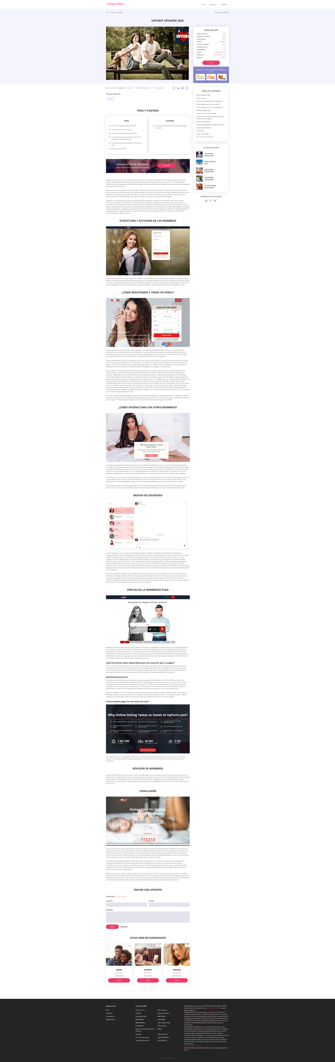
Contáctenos (110, 1016)
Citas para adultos (164, 1013)
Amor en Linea (140, 1010)
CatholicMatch (162, 1040)
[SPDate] (199, 163)
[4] (123, 896)
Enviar (112, 927)
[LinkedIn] (178, 88)
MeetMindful (139, 1019)
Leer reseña (119, 976)
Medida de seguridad (203, 110)
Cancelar (123, 927)
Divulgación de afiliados (192, 1046)
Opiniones (212, 4)
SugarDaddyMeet (163, 1037)
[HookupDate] (199, 170)
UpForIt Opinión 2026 (203, 95)
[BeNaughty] (222, 77)
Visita (211, 63)
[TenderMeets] (199, 179)
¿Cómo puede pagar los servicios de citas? (210, 125)
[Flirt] (211, 77)
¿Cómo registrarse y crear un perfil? (208, 104)
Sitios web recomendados (204, 137)
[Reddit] (206, 200)
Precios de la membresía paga (206, 113)
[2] (119, 896)
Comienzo (166, 166)
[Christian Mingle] (199, 187)
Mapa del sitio (110, 1019)
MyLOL (160, 1029)
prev (145, 990)
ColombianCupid (140, 1016)
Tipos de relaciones (113, 94)
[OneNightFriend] (200, 77)
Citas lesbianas (162, 1034)
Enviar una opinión (202, 134)
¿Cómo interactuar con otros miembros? (209, 107)
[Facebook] (174, 88)
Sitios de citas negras (142, 1037)
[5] (125, 896)
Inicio (203, 4)
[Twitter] (182, 88)
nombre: (109, 901)
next (151, 990)
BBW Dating (161, 1016)
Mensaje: (109, 910)
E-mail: (151, 901)
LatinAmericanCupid (142, 1040)
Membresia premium (203, 122)
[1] (117, 896)
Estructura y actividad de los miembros (209, 101)
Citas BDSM (161, 1019)
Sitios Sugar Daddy (164, 1023)
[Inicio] (115, 4)
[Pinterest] (187, 88)
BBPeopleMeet (140, 1023)
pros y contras (201, 98)
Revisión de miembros (203, 128)
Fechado (110, 99)
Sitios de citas (162, 1010)
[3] (121, 896)
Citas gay (138, 1034)
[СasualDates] (199, 155)
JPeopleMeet (139, 1026)
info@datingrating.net (213, 1008)
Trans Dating (162, 1026)
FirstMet (138, 1013)
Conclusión (200, 131)
